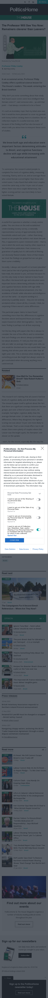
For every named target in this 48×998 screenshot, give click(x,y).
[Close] (43, 449)
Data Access (24, 549)
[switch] (38, 499)
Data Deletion (10, 549)
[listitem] (24, 493)
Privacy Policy (38, 549)
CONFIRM (14, 540)
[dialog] (24, 499)
